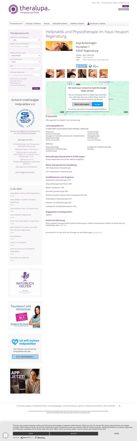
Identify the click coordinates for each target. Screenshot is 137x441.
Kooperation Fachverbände (94, 406)
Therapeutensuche (16, 23)
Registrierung (124, 3)
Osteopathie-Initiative (60, 23)
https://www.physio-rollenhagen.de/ (96, 60)
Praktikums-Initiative (77, 23)
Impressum (81, 406)
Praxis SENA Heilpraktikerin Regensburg (24, 221)
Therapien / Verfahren (33, 23)
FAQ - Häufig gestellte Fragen (107, 3)
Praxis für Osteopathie (18, 242)
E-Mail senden (88, 57)
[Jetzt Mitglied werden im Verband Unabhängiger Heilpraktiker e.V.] (25, 118)
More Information (82, 104)
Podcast (46, 23)
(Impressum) (97, 232)
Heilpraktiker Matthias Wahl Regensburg (24, 193)
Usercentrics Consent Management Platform (92, 109)
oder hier (63, 225)
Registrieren (123, 9)
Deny (31, 434)
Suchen (36, 88)
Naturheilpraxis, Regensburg (20, 215)
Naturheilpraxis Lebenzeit (19, 258)
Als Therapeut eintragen (24, 406)
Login (125, 6)
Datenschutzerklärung (69, 406)
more (116, 434)
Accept (97, 104)
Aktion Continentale (109, 406)
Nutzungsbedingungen (55, 406)
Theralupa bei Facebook (40, 406)
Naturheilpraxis (16, 236)
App (93, 3)
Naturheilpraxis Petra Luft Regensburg (24, 208)
